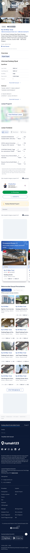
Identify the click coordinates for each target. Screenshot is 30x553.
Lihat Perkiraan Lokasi (15, 114)
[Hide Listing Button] (17, 3)
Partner (3, 497)
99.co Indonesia (18, 512)
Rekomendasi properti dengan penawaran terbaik (14, 246)
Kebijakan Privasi (5, 512)
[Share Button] (27, 3)
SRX (16, 517)
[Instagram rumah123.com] (9, 449)
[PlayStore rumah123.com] (18, 538)
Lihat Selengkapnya (14, 390)
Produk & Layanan (5, 494)
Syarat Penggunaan (5, 514)
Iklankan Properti (19, 491)
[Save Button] (22, 3)
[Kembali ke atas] (26, 534)
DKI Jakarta (16, 416)
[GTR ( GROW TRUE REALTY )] (25, 185)
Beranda (3, 416)
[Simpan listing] (23, 252)
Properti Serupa (6, 290)
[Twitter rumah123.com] (5, 449)
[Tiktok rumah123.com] (19, 449)
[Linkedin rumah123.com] (15, 449)
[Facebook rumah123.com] (2, 449)
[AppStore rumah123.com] (6, 538)
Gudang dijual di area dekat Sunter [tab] (10, 425)
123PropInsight (4, 505)
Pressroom (3, 502)
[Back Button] (3, 3)
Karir (2, 499)
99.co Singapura (18, 514)
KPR (16, 494)
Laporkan (26, 178)
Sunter (2, 418)
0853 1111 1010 (15, 473)
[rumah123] (15, 443)
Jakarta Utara (22, 416)
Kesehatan (15, 132)
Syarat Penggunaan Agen (7, 517)
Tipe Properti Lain (18, 290)
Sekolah (6, 132)
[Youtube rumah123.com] (12, 449)
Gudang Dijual (9, 416)
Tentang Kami (4, 491)
